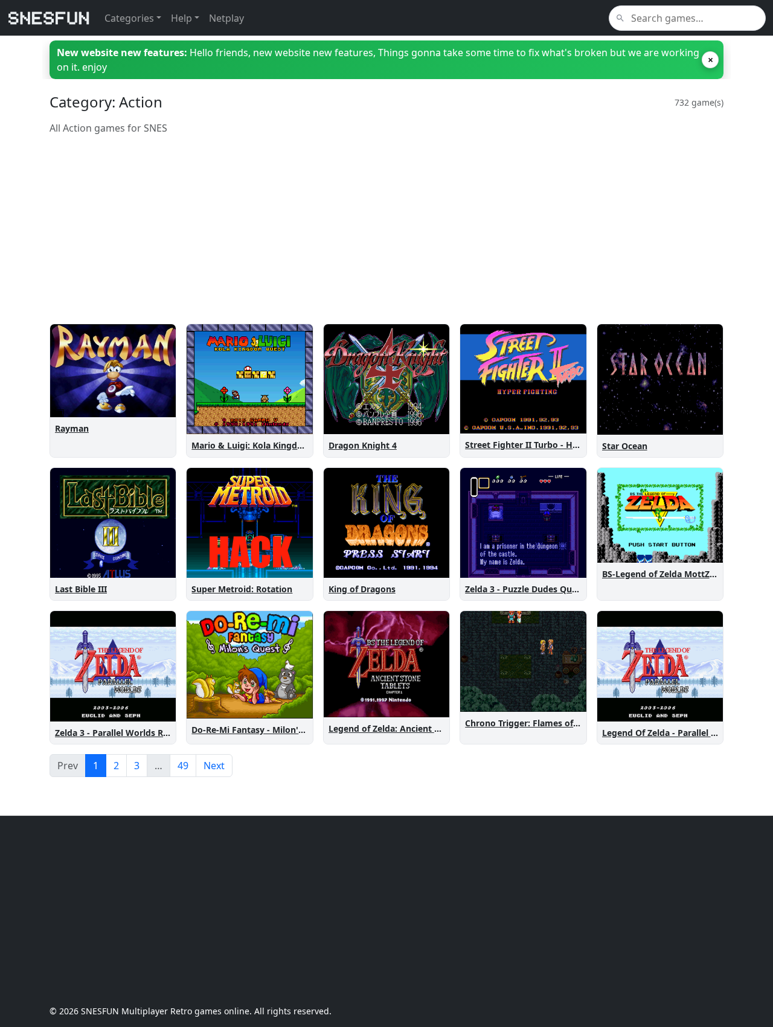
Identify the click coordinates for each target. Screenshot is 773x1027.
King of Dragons (362, 589)
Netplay (226, 18)
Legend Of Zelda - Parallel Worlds (671, 732)
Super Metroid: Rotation (241, 589)
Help (181, 18)
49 (183, 765)
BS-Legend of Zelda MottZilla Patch (675, 574)
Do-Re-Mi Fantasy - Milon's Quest (260, 729)
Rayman (72, 428)
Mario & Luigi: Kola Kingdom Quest (264, 445)
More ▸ (153, 405)
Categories (129, 18)
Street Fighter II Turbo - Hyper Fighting (547, 444)
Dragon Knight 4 (363, 445)
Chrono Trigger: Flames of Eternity (537, 723)
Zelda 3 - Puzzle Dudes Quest (525, 589)
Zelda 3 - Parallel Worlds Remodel (124, 732)
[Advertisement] (386, 229)
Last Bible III (81, 589)
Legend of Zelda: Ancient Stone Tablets (409, 728)
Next (214, 765)
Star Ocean (624, 446)
